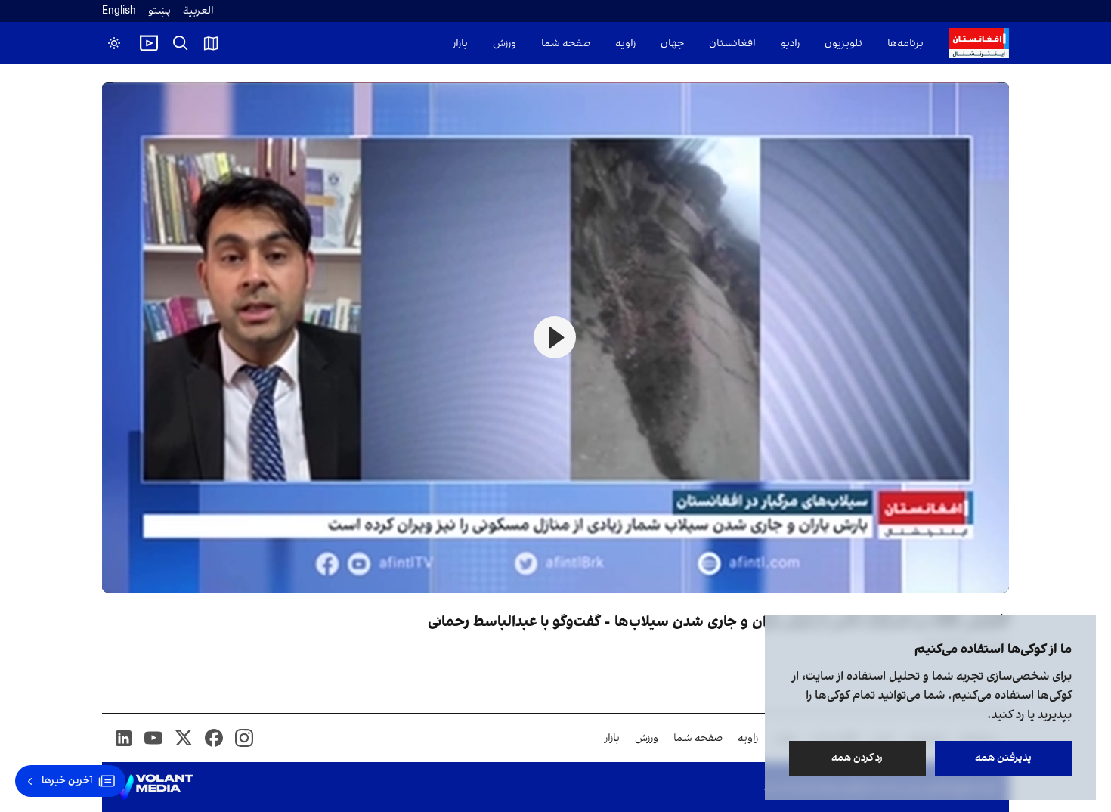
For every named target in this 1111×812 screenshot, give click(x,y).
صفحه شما (565, 43)
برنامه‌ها (905, 43)
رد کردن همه (858, 758)
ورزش (504, 43)
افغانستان (732, 43)
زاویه (625, 43)
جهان (672, 43)
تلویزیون (843, 43)
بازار (460, 43)
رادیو (790, 43)
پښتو (159, 11)
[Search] (181, 43)
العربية (198, 11)
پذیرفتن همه (1003, 758)
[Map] (210, 43)
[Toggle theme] (114, 43)
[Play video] (149, 43)
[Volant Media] (153, 787)
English (119, 11)
